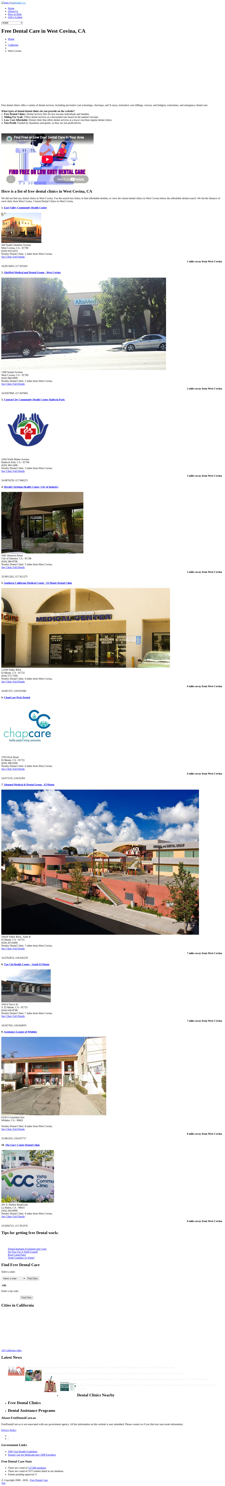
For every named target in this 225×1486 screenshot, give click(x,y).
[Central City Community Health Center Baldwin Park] (27, 456)
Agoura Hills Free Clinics (21, 1312)
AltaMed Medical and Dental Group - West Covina (32, 272)
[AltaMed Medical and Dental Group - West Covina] (83, 369)
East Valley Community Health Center (25, 207)
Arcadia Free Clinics (18, 1318)
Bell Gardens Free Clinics (21, 1336)
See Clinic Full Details (13, 256)
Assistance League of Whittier (20, 1031)
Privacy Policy (8, 1430)
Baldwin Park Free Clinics (21, 1330)
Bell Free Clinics (16, 1333)
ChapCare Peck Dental (17, 697)
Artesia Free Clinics (18, 1321)
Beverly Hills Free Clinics (21, 1341)
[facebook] (8, 1435)
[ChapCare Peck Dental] (27, 754)
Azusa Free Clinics (18, 1327)
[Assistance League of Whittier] (53, 1114)
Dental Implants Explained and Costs (27, 1249)
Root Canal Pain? (17, 1254)
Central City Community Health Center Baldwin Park (34, 399)
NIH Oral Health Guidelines (22, 1451)
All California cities (11, 1350)
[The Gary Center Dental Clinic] (27, 1201)
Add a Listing (15, 17)
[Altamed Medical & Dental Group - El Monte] (100, 933)
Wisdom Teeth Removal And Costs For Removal (52, 1364)
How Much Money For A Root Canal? (81, 1376)
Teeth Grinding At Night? (21, 1257)
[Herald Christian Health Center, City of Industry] (42, 552)
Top (3, 1483)
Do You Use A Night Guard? (23, 1251)
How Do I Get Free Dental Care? (60, 1370)
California (13, 45)
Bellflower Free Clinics (20, 1338)
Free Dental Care (39, 1480)
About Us (13, 11)
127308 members (37, 1467)
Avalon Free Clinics (18, 1324)
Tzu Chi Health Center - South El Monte (26, 964)
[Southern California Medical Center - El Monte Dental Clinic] (85, 666)
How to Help (15, 14)
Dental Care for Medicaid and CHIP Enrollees (32, 1454)
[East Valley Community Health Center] (21, 242)
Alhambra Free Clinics (19, 1315)
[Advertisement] (112, 78)
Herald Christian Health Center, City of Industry (31, 487)
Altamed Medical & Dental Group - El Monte (29, 784)
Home (11, 8)
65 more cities (15, 1344)
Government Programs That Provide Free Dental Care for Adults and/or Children (123, 1382)
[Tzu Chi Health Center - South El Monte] (26, 1001)
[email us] (8, 1438)
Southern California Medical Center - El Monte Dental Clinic (38, 583)
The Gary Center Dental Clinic (22, 1145)
